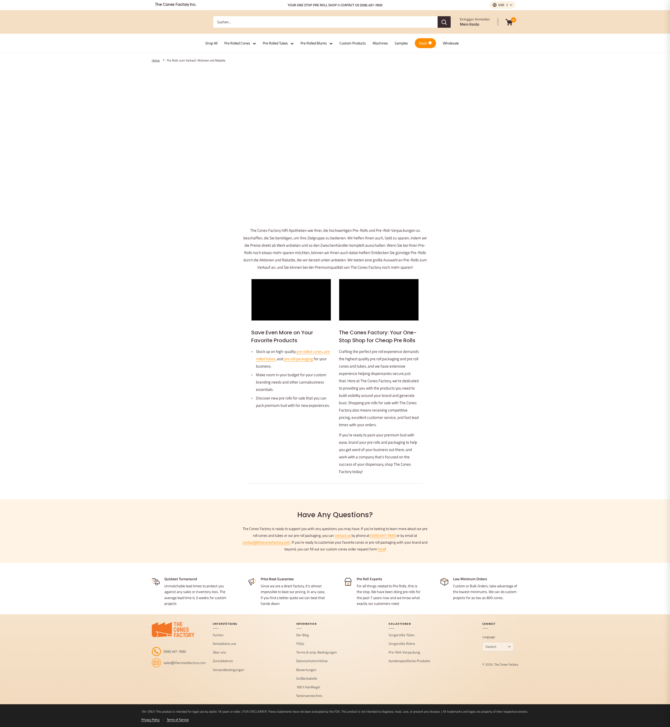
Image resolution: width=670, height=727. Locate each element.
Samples (401, 43)
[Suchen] (444, 22)
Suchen (218, 635)
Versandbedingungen (228, 670)
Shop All (211, 43)
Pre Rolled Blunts (313, 43)
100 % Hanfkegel (308, 687)
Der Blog (302, 635)
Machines (380, 43)
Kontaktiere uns (224, 643)
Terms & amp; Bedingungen (316, 652)
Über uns (219, 652)
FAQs (300, 643)
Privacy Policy (150, 719)
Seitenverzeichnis (309, 696)
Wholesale (451, 43)
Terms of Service (178, 719)
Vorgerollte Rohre (402, 643)
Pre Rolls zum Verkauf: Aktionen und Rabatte (196, 60)
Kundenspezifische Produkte (409, 661)
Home (156, 60)
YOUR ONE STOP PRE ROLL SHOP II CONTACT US (335, 5)
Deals (423, 43)
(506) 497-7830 (383, 535)
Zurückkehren (223, 661)
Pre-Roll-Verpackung (404, 652)
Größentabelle (306, 678)
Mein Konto (469, 24)
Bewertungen (306, 670)
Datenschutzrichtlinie (312, 661)
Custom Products (352, 43)
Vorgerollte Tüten (402, 635)
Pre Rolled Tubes (275, 43)
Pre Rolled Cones (237, 43)
